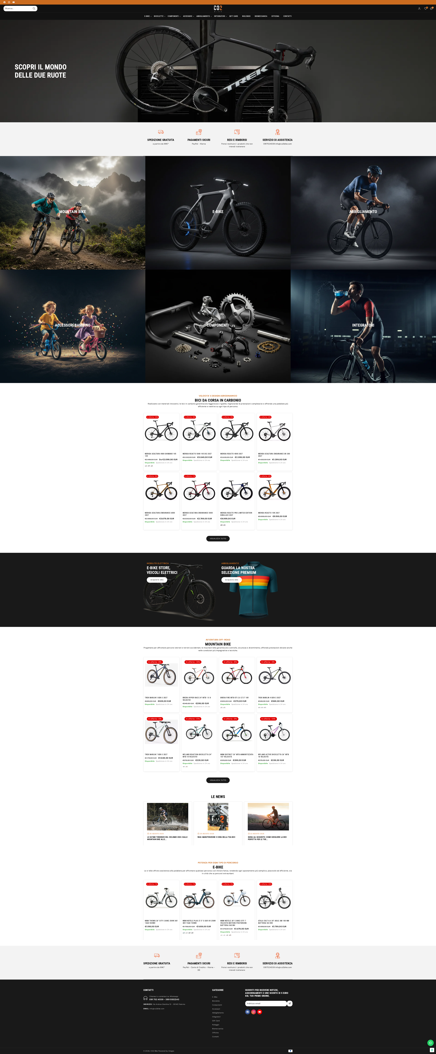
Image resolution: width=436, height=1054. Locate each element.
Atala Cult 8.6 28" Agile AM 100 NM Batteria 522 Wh (198, 922)
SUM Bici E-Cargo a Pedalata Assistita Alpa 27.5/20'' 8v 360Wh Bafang (272, 923)
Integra (171, 1051)
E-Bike (214, 997)
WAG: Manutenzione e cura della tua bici (216, 837)
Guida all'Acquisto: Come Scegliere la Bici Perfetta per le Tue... (267, 838)
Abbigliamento (218, 1013)
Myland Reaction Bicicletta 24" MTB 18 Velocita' (197, 755)
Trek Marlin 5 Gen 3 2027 (156, 698)
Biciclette (216, 1001)
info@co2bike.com (283, 144)
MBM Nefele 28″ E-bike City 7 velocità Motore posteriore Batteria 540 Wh (158, 923)
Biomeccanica (217, 1029)
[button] (147, 16)
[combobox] (20, 8)
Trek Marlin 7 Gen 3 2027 (156, 754)
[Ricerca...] (34, 8)
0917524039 (269, 144)
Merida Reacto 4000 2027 (231, 454)
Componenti (217, 1005)
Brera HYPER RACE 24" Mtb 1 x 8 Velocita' (197, 699)
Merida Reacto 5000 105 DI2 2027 (197, 454)
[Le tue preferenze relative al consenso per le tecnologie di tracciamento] (432, 1050)
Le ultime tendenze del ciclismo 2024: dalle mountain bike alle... (167, 838)
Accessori (216, 1009)
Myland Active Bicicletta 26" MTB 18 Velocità (273, 755)
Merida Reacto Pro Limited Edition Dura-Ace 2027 (236, 514)
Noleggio (215, 1025)
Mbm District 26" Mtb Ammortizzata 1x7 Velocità (236, 755)
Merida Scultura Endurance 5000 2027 (198, 514)
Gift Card (216, 1021)
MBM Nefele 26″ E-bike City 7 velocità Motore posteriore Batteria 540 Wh (233, 923)
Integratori (216, 1017)
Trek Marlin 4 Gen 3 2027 (269, 698)
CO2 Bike (154, 1051)
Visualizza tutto (218, 538)
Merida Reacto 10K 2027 (269, 513)
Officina (215, 1033)
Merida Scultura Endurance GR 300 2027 (274, 455)
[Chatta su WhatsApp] (430, 1043)
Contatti (215, 1037)
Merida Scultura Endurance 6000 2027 (160, 514)
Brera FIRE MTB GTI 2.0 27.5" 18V (234, 698)
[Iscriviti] (289, 1003)
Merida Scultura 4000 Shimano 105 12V (160, 455)
